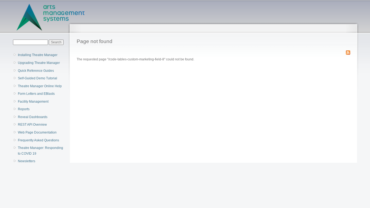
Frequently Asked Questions (38, 140)
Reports (24, 109)
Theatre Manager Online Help (40, 86)
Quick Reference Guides (36, 71)
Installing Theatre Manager (37, 55)
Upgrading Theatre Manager (39, 63)
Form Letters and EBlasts (36, 94)
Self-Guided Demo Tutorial (37, 78)
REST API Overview (32, 124)
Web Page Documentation (37, 132)
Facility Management (33, 101)
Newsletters (26, 161)
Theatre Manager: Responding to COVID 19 (40, 150)
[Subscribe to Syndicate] (348, 51)
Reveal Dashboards (32, 117)
